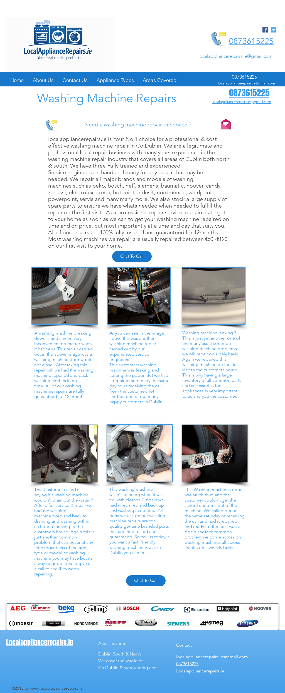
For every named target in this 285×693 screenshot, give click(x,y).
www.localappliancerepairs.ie (56, 688)
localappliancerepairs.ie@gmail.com (235, 56)
